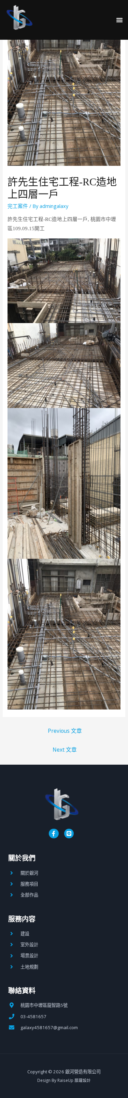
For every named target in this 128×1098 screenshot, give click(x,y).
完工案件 (18, 205)
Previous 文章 (65, 731)
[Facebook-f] (54, 834)
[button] (119, 20)
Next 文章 (65, 749)
